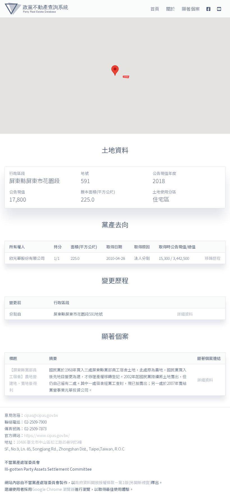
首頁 (154, 8)
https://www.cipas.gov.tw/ (47, 435)
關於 (170, 8)
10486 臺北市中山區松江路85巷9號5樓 (49, 442)
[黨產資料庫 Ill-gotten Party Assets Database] (36, 8)
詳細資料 (185, 314)
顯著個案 (191, 8)
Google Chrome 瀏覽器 (53, 489)
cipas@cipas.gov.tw (41, 415)
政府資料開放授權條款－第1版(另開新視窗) (113, 482)
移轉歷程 (212, 258)
